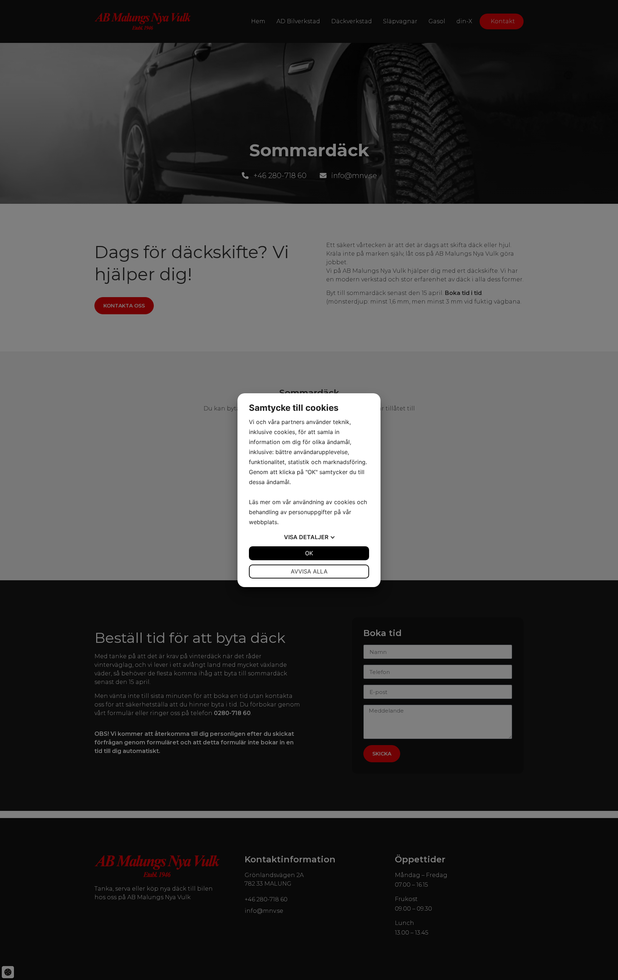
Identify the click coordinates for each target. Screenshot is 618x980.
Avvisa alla (309, 571)
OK (309, 553)
